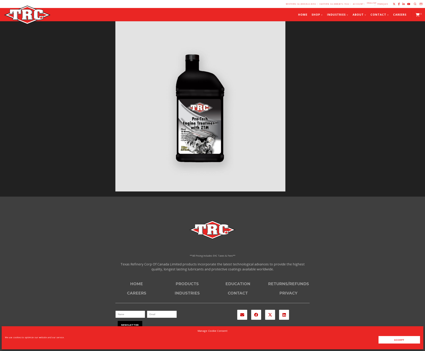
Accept (399, 340)
